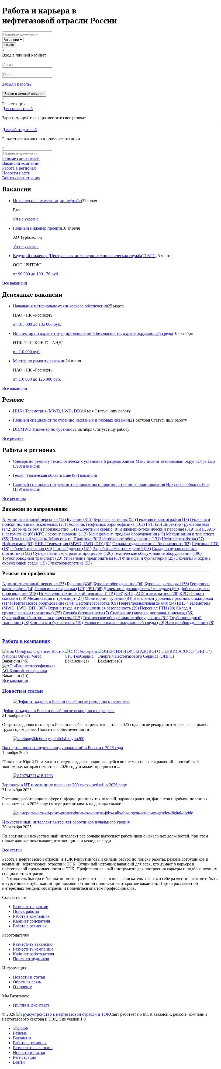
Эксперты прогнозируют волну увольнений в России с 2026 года (62, 747)
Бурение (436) (79, 583)
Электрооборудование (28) (189, 622)
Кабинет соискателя (31, 921)
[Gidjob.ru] (63, 1014)
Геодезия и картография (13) (163, 519)
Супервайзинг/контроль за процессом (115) (42, 617)
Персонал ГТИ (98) (157, 608)
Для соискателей (17, 108)
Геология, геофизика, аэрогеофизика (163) (106, 524)
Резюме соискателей (21, 158)
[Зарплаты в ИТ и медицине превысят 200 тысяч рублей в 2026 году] (33, 775)
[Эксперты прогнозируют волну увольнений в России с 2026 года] (48, 738)
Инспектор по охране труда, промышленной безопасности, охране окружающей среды (93, 333)
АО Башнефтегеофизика (24, 670)
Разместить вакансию (33, 944)
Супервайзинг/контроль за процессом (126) (73, 553)
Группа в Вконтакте (31, 1005)
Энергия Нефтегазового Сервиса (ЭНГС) (136, 656)
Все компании (15, 680)
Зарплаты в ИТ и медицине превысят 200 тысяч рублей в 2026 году (64, 785)
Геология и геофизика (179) (59, 588)
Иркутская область (183, 484)
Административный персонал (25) (34, 583)
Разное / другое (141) (72, 548)
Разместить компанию (33, 949)
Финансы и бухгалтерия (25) (148, 558)
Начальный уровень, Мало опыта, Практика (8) (53, 539)
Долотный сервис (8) (99, 529)
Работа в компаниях (26, 641)
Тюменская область (44, 475)
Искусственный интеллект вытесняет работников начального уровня (66, 822)
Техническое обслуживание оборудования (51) (125, 617)
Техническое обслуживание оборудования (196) (158, 553)
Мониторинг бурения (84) (108, 598)
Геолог (19, 475)
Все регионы (14, 498)
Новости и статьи (22, 691)
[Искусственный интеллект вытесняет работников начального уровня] (103, 813)
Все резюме (12, 438)
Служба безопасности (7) (86, 613)
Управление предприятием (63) (92, 558)
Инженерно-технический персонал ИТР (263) (81, 593)
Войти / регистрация (21, 178)
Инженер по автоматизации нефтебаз (47, 200)
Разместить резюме (30, 906)
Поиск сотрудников (31, 958)
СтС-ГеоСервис (79, 656)
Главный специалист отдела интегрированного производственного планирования (89, 484)
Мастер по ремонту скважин (39, 361)
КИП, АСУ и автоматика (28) (151, 593)
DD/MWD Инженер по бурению (42, 429)
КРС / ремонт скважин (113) (62, 534)
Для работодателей (19, 129)
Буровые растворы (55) (115, 519)
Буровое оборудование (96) (118, 583)
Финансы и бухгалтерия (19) (56, 622)
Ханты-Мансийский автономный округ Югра (164, 461)
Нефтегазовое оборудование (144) (43, 603)
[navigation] (110, 1045)
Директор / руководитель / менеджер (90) (141, 588)
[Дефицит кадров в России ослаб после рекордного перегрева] (71, 701)
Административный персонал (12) (34, 519)
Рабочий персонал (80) (31, 548)
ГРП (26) (154, 524)
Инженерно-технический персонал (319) (156, 529)
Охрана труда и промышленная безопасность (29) (93, 608)
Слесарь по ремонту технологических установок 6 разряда (67, 461)
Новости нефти (16, 173)
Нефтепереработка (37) (183, 539)
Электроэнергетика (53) (70, 563)
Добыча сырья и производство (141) (45, 529)
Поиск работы (26, 911)
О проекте (22, 986)
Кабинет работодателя (33, 954)
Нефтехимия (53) (17, 543)
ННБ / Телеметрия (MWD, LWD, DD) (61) (72, 543)
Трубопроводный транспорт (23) (32, 558)
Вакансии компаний (21, 163)
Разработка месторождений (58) (121, 548)
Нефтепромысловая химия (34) (147, 603)
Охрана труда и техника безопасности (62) (151, 543)
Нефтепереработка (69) (96, 603)
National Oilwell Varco (22, 656)
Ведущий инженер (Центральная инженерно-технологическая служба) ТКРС (84, 255)
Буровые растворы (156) (166, 583)
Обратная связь (27, 982)
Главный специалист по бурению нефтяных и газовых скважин (71, 420)
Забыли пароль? (17, 84)
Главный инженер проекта (37, 228)
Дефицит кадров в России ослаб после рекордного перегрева (58, 710)
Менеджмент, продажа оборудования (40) (127, 534)
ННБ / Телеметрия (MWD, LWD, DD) (47, 411)
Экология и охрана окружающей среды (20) (124, 622)
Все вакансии (14, 283)
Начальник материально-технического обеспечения (60, 306)
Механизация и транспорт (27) (55, 598)
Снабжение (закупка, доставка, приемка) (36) (151, 613)
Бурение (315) (79, 519)
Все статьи (12, 850)
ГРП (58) (94, 588)
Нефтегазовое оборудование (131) (129, 539)
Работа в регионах (19, 168)
